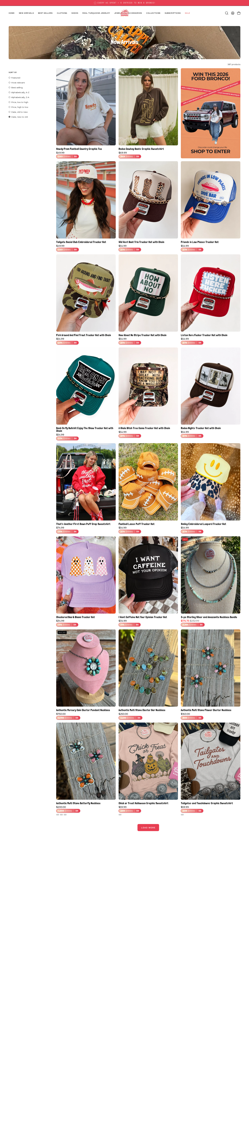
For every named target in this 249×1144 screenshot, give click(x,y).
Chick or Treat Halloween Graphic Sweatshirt (143, 803)
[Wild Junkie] (124, 13)
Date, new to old (19, 117)
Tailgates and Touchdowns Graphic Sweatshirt (207, 803)
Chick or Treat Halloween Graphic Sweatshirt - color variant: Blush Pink (120, 814)
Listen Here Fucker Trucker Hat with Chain (204, 335)
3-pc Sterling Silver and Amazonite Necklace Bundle (209, 617)
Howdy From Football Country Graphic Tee (79, 149)
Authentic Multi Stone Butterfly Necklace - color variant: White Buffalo (57, 814)
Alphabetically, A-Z (20, 92)
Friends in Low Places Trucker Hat (200, 242)
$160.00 (191, 716)
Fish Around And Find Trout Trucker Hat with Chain (83, 335)
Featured (15, 78)
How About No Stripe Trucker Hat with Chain (142, 335)
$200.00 (67, 809)
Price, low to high (19, 102)
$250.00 (129, 716)
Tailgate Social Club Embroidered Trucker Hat (81, 242)
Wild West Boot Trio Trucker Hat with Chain (141, 242)
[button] (74, 13)
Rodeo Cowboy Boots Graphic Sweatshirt (141, 149)
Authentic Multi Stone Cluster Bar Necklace (142, 710)
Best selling (17, 87)
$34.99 (66, 623)
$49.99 (66, 155)
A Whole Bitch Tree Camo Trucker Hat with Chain (144, 428)
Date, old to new (19, 112)
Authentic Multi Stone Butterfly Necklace (78, 803)
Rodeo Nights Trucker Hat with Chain (201, 428)
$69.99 (129, 155)
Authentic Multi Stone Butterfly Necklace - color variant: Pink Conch (65, 814)
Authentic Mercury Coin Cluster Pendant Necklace (83, 710)
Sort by (13, 72)
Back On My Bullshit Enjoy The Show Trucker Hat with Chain (84, 429)
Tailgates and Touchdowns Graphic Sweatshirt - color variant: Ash (182, 814)
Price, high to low (19, 107)
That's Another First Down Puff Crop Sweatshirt (83, 524)
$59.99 (129, 809)
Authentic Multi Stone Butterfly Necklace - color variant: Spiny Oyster (61, 814)
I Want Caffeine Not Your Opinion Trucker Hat (143, 617)
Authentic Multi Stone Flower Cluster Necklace (206, 710)
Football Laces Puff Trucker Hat (136, 524)
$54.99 (129, 248)
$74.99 (66, 530)
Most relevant (18, 82)
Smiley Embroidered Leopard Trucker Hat (203, 524)
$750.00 (67, 716)
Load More (148, 827)
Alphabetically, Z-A (20, 97)
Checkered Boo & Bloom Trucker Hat (75, 617)
